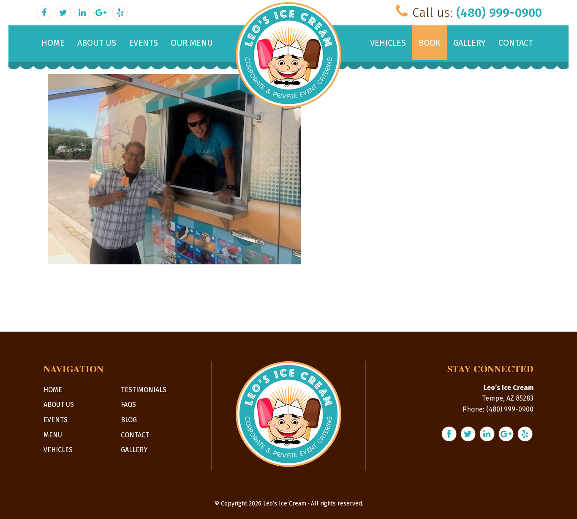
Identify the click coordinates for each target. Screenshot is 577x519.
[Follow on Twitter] (63, 11)
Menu (53, 435)
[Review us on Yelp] (120, 11)
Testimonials (143, 390)
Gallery (134, 450)
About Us (59, 405)
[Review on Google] (102, 11)
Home (53, 390)
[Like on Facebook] (44, 11)
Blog (129, 420)
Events (56, 420)
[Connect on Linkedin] (83, 11)
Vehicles (58, 450)
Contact (135, 435)
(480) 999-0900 (499, 12)
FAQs (128, 405)
